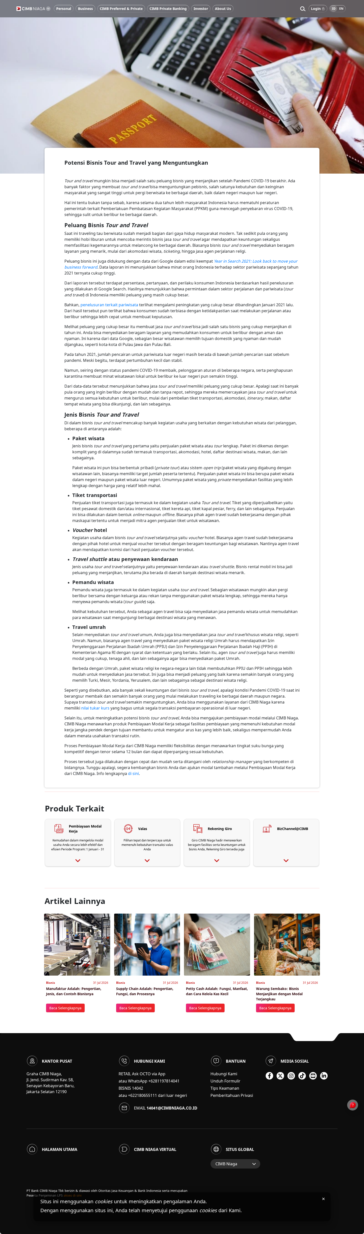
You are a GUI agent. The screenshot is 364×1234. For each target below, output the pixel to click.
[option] (182, 87)
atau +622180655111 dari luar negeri (153, 1095)
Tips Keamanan (224, 1088)
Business (85, 8)
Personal (63, 8)
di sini (133, 773)
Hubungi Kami (223, 1074)
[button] (303, 8)
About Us (223, 8)
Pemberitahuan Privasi (231, 1095)
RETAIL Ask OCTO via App (142, 1074)
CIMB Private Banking (168, 8)
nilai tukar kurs (95, 708)
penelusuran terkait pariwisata (109, 305)
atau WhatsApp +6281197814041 (149, 1081)
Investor (201, 8)
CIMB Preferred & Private (121, 8)
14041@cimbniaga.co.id (172, 1108)
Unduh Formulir (225, 1081)
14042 (137, 1088)
